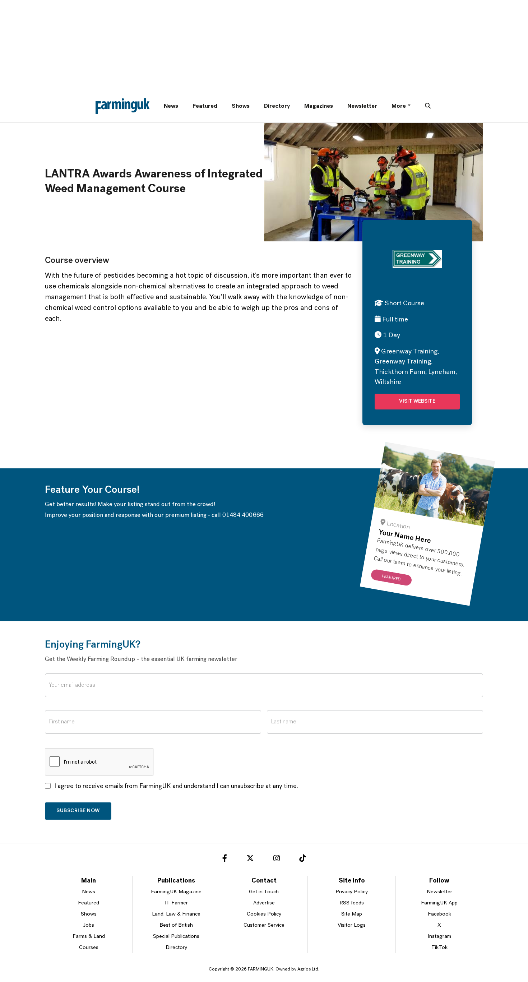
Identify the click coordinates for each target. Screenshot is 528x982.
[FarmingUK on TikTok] (302, 859)
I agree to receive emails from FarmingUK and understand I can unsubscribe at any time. (176, 786)
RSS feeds (351, 903)
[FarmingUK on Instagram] (276, 859)
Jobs (88, 925)
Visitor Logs (352, 925)
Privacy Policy (351, 892)
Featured (205, 106)
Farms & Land (89, 936)
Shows (241, 106)
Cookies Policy (264, 914)
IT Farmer (176, 903)
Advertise (264, 903)
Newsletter (362, 106)
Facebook (439, 914)
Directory (277, 106)
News (171, 106)
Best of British (176, 925)
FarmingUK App (439, 903)
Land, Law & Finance (176, 914)
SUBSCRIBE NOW (78, 811)
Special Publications (176, 936)
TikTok (439, 947)
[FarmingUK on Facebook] (224, 859)
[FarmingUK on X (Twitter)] (250, 859)
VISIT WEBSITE (417, 401)
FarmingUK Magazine (176, 892)
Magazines (318, 106)
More (399, 106)
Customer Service (264, 925)
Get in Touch (264, 892)
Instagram (439, 936)
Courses (88, 947)
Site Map (351, 914)
